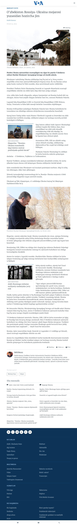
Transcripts (43, 476)
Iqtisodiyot (10, 455)
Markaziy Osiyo (12, 8)
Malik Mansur (11, 20)
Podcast (9, 494)
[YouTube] (38, 522)
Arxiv (8, 518)
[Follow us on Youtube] (17, 432)
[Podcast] (26, 432)
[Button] (66, 28)
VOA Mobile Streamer (46, 497)
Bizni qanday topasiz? (46, 508)
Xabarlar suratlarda (45, 469)
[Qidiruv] (59, 522)
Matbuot (42, 444)
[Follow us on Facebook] (8, 432)
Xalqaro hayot (11, 476)
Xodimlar (10, 511)
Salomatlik (43, 447)
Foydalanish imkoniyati (47, 511)
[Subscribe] (30, 432)
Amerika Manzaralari (14, 469)
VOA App (10, 490)
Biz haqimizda (11, 508)
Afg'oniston (11, 447)
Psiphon (42, 494)
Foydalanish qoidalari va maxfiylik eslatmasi (51, 516)
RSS (8, 497)
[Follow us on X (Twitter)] (13, 432)
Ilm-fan (42, 451)
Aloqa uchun (11, 515)
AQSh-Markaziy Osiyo (14, 444)
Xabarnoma (43, 490)
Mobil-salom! (44, 472)
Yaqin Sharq (11, 451)
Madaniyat (42, 455)
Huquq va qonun (12, 458)
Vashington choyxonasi (15, 480)
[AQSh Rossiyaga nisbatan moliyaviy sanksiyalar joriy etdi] (20, 272)
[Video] (18, 522)
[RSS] (21, 432)
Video (9, 472)
